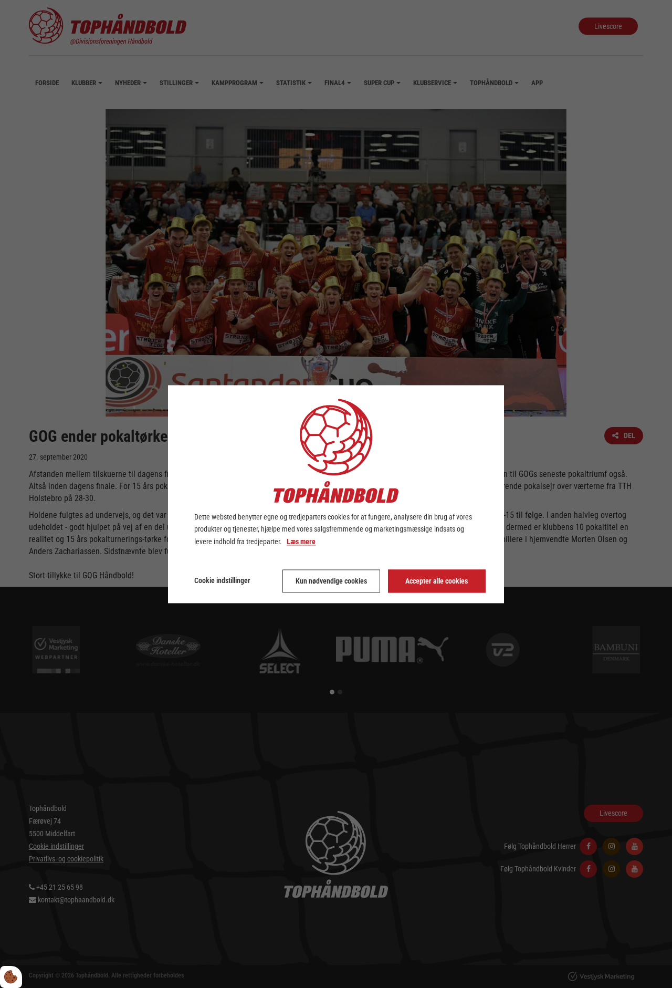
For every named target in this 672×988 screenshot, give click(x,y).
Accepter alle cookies (436, 581)
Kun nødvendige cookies (331, 581)
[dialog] (336, 494)
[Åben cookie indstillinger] (11, 977)
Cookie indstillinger (222, 580)
